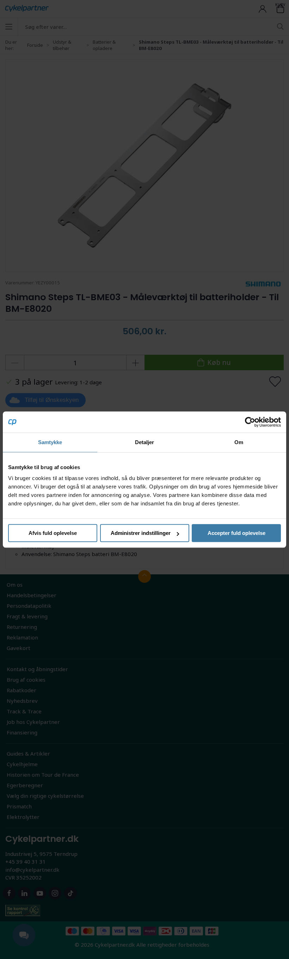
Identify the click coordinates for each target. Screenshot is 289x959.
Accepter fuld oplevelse (236, 533)
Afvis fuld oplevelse (53, 533)
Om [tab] (238, 442)
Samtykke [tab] (50, 442)
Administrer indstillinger (141, 533)
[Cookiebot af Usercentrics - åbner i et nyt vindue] (250, 422)
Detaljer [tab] (144, 442)
